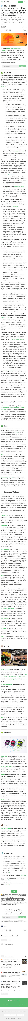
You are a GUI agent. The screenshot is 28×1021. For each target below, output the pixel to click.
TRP (2, 689)
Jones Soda (4, 756)
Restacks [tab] (10, 940)
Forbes (9, 880)
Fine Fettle (4, 696)
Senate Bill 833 (5, 317)
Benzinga (8, 884)
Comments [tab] (4, 940)
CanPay (3, 800)
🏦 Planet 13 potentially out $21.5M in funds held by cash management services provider (10, 983)
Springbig (3, 628)
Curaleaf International (7, 477)
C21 (2, 454)
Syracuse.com (11, 174)
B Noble (3, 788)
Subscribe (20, 1)
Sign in (25, 1)
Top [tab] (2, 956)
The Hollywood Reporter (17, 339)
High (22, 875)
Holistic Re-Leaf (5, 706)
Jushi (2, 575)
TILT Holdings (5, 618)
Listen (25, 27)
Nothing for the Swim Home (8, 370)
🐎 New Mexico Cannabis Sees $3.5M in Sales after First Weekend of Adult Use (10, 961)
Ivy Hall (3, 774)
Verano (3, 495)
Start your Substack (10, 1015)
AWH (2, 717)
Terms (16, 1011)
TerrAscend (4, 525)
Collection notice (22, 1011)
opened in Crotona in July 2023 (16, 676)
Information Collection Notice (13, 921)
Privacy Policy (23, 921)
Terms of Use (20, 920)
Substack (8, 1018)
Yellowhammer (21, 290)
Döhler (16, 432)
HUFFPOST (16, 206)
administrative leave (19, 151)
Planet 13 (3, 589)
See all (3, 993)
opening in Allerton (12, 679)
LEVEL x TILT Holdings (7, 766)
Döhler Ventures (5, 429)
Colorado (3, 401)
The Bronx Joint (5, 669)
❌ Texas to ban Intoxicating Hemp (10, 972)
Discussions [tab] (11, 956)
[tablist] (6, 940)
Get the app (20, 1015)
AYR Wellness (5, 549)
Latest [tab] (6, 956)
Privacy (12, 1011)
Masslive (3, 248)
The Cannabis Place (6, 684)
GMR (10, 872)
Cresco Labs (4, 515)
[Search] (25, 956)
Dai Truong (3, 26)
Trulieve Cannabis (6, 828)
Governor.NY (4, 86)
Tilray (2, 636)
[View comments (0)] (7, 30)
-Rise (24, 875)
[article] (14, 964)
